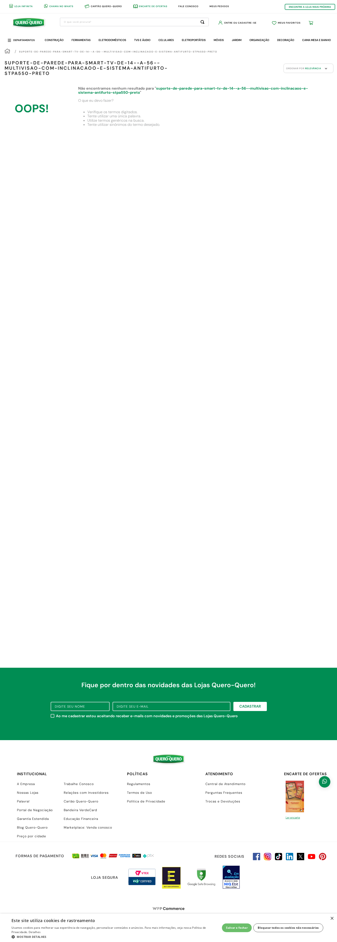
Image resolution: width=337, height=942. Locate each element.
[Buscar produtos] (203, 22)
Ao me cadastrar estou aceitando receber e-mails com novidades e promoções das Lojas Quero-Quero (147, 716)
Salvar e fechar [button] (237, 928)
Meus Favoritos (289, 22)
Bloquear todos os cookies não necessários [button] (288, 928)
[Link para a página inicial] (7, 51)
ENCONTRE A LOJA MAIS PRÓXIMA (310, 6)
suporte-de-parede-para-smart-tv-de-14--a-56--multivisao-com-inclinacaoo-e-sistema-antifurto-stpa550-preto (118, 51)
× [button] (332, 918)
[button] (112, 936)
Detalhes (35, 932)
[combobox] (134, 22)
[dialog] (168, 928)
